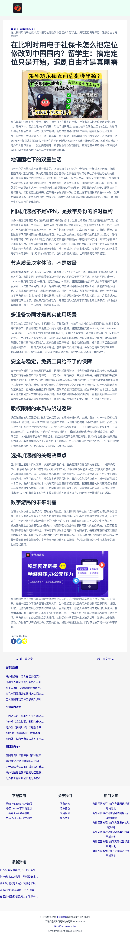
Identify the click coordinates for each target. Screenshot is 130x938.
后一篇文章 (105, 659)
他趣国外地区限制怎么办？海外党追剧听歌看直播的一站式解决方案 (25, 682)
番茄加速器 (61, 917)
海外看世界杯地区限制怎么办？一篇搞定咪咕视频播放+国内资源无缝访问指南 (25, 778)
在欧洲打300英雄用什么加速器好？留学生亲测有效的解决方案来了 (25, 733)
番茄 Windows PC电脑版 (19, 803)
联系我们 (65, 818)
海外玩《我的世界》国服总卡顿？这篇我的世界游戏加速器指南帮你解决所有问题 (25, 727)
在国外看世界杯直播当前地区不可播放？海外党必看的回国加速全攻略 (25, 755)
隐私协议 (65, 808)
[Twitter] (19, 641)
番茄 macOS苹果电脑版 (19, 808)
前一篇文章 (24, 659)
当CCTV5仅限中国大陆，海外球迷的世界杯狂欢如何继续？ (25, 761)
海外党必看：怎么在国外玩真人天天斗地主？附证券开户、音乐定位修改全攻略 (25, 676)
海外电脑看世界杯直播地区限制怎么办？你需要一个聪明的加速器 (25, 772)
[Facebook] (13, 641)
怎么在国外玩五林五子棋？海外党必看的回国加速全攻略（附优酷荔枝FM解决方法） (25, 699)
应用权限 (65, 813)
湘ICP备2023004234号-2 (65, 926)
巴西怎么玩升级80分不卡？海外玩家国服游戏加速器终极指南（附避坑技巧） (25, 716)
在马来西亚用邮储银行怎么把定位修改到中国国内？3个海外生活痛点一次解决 (25, 693)
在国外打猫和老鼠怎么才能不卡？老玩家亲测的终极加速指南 (25, 738)
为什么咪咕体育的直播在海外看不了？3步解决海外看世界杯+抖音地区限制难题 (25, 766)
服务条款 (65, 803)
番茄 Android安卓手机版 (19, 818)
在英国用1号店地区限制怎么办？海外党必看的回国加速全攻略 (25, 688)
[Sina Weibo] (24, 641)
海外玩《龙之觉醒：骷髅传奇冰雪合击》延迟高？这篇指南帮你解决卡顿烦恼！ (25, 721)
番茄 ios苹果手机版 (19, 813)
